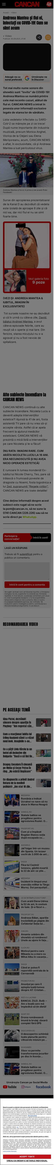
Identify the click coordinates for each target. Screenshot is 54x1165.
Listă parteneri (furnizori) (9, 1151)
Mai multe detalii (32, 1115)
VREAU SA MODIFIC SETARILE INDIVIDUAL (27, 1161)
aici (17, 1127)
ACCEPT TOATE (27, 1156)
